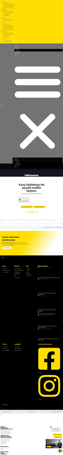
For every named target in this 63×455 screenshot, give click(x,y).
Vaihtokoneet (4, 30)
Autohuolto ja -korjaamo (8, 11)
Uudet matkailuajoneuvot (8, 6)
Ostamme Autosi (5, 436)
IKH (4, 16)
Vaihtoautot (3, 1)
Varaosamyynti (6, 15)
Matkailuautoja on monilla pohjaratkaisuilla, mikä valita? (49, 277)
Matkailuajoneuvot (5, 2)
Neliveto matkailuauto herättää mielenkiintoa (46, 313)
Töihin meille (16, 53)
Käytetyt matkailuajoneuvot (9, 5)
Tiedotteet (18, 50)
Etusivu (15, 45)
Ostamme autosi (17, 52)
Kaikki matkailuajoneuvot (8, 25)
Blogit (17, 49)
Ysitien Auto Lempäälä (8, 19)
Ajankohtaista (17, 48)
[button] (38, 106)
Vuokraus (16, 159)
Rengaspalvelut (7, 14)
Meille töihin (4, 451)
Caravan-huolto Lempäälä (8, 7)
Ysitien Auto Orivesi (7, 20)
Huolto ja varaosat (4, 10)
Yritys (15, 54)
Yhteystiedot (4, 18)
